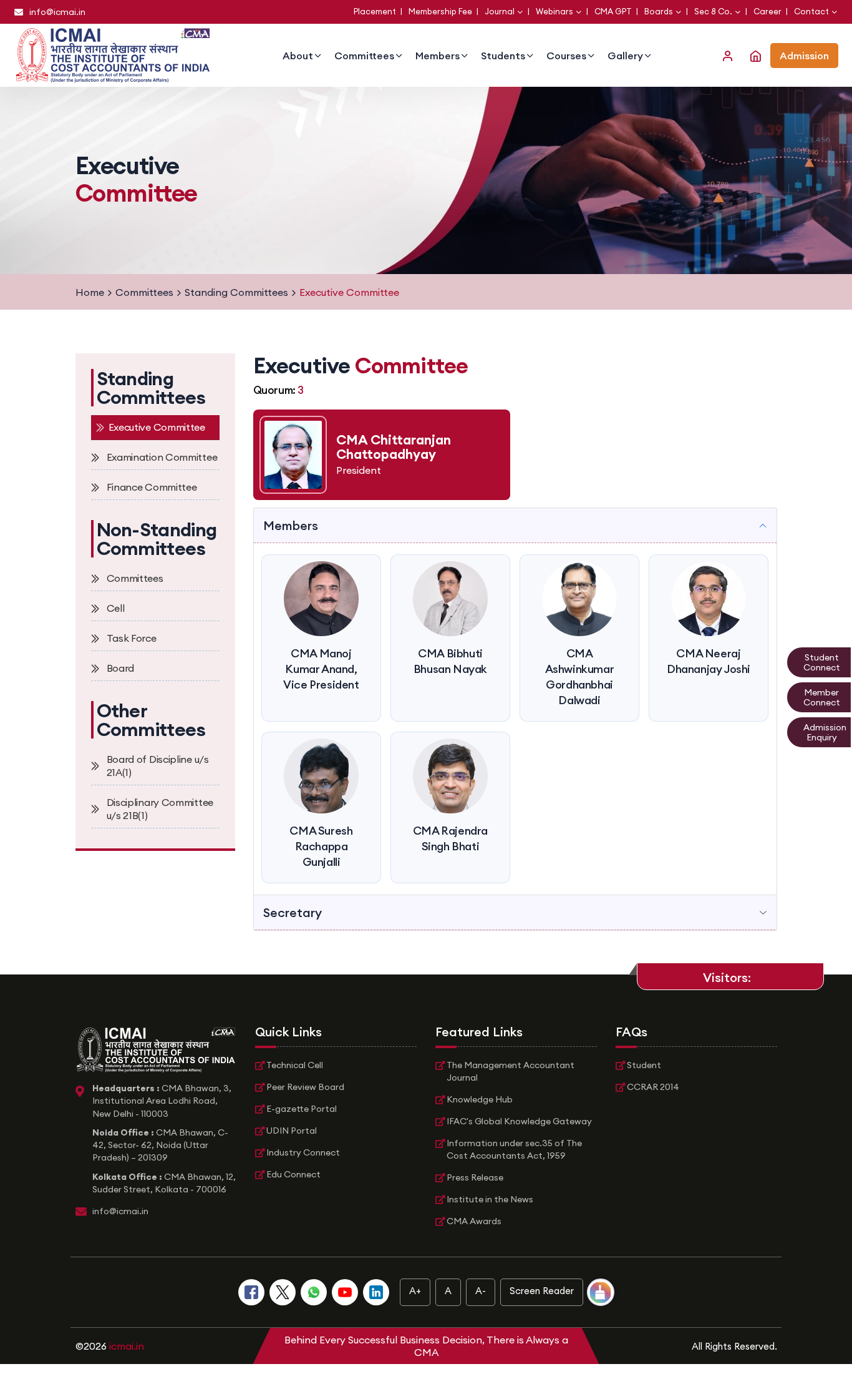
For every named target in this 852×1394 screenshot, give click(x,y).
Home (89, 292)
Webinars (554, 11)
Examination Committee (162, 457)
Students (503, 55)
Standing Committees (236, 292)
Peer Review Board (305, 1086)
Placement (376, 11)
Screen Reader (542, 1291)
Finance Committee (152, 487)
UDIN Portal (291, 1130)
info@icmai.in (57, 11)
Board (121, 668)
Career (768, 11)
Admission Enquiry (824, 732)
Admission (804, 55)
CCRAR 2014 (653, 1086)
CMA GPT (614, 11)
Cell (116, 608)
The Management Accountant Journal (510, 1071)
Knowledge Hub (480, 1099)
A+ (415, 1291)
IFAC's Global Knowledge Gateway (519, 1121)
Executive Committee (157, 427)
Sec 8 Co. (713, 11)
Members (437, 55)
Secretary (292, 912)
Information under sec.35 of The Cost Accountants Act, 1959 (514, 1149)
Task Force (132, 638)
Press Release (475, 1177)
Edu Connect (293, 1174)
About (298, 55)
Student (644, 1065)
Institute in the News (490, 1199)
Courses (566, 55)
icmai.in (126, 1346)
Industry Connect (303, 1152)
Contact (811, 11)
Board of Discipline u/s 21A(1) (158, 765)
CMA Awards (474, 1221)
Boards (658, 11)
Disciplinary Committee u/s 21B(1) (160, 809)
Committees (364, 55)
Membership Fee (441, 11)
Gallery (625, 55)
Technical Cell (294, 1065)
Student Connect (821, 662)
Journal (500, 11)
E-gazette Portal (301, 1108)
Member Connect (821, 697)
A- (480, 1291)
